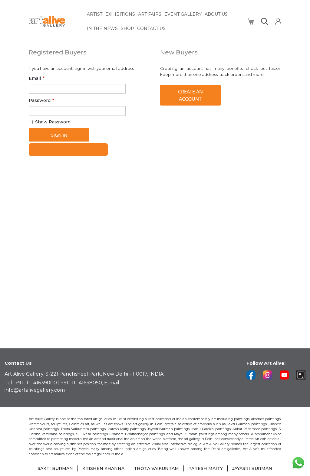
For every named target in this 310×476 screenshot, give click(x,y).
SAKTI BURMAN (55, 468)
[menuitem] (94, 14)
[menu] (163, 21)
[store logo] (54, 21)
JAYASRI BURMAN (252, 468)
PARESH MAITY (205, 468)
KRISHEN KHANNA (103, 468)
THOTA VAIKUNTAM (156, 468)
